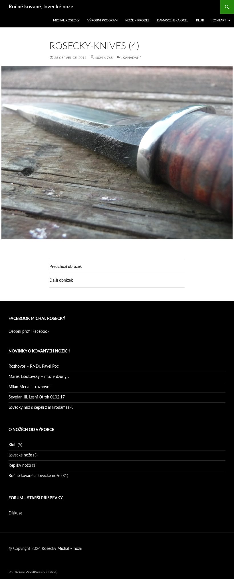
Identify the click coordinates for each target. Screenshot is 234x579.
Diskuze (15, 513)
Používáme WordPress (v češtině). (33, 572)
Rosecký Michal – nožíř (62, 549)
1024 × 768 (104, 57)
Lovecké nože (20, 455)
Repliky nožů (20, 466)
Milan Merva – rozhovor (30, 387)
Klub (200, 20)
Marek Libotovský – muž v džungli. (39, 377)
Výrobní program (102, 20)
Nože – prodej (137, 20)
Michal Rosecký (66, 20)
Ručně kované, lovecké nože (41, 6)
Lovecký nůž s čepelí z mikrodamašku (41, 408)
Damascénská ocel (172, 20)
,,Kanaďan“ (131, 57)
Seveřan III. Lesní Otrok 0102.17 (37, 397)
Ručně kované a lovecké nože (34, 476)
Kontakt (219, 20)
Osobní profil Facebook (29, 332)
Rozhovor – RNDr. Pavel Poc (34, 366)
